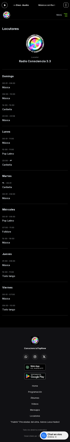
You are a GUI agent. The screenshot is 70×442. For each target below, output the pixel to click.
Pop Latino (8, 153)
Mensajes (35, 410)
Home (35, 386)
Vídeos (34, 404)
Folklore (6, 231)
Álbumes (35, 398)
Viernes (7, 287)
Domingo (8, 76)
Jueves (7, 254)
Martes (7, 176)
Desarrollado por (30, 436)
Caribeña (7, 109)
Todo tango (8, 276)
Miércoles (8, 209)
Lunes (6, 131)
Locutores (35, 416)
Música (6, 87)
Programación (35, 392)
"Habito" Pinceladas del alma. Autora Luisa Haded (35, 422)
